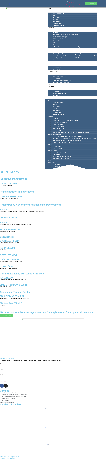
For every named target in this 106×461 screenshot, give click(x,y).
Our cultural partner (59, 76)
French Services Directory (61, 60)
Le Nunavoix (57, 67)
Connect (81, 3)
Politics (55, 33)
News (50, 84)
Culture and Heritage (60, 37)
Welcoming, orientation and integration (66, 35)
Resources (52, 86)
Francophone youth (59, 41)
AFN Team (56, 17)
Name (1, 369)
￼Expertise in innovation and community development (71, 47)
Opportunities (57, 24)
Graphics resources (59, 93)
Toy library (56, 78)
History (55, 19)
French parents (58, 39)
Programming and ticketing (62, 80)
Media (51, 62)
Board (55, 15)
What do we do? (58, 13)
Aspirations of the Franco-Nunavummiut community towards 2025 (75, 56)
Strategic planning (59, 26)
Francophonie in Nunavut (56, 49)
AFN (50, 8)
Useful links (56, 95)
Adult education (58, 43)
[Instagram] (12, 4)
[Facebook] (9, 4)
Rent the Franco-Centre (61, 82)
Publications (57, 91)
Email (1, 374)
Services (51, 27)
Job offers (56, 21)
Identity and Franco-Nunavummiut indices (67, 58)
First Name (3, 364)
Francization (57, 45)
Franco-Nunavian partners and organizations (68, 54)
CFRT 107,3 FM (57, 69)
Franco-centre (53, 71)
